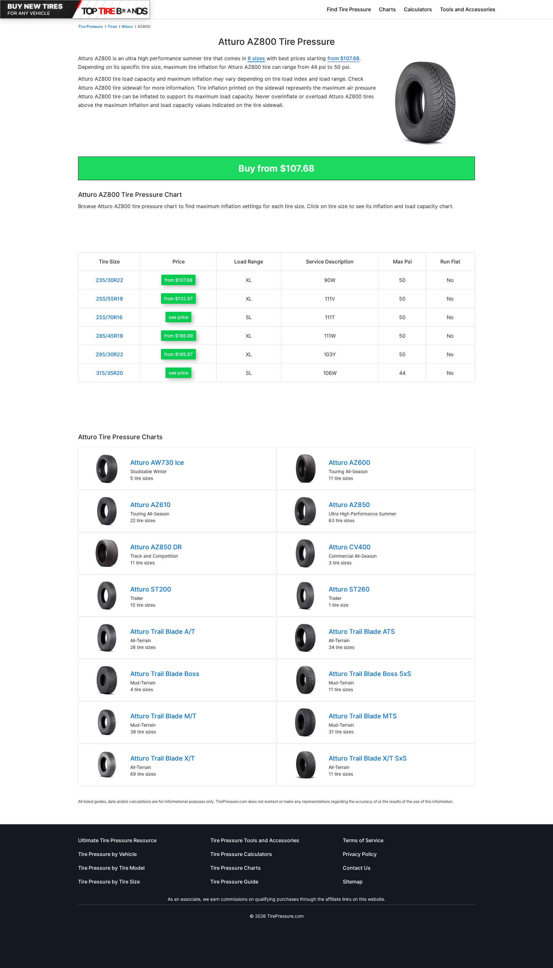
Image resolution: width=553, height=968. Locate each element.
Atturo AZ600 (349, 462)
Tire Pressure (90, 26)
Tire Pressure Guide (234, 881)
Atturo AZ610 (150, 505)
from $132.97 (178, 298)
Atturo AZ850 (349, 505)
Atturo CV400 (350, 547)
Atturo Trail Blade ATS (362, 631)
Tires (112, 26)
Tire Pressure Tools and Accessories (254, 840)
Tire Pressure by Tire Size (109, 881)
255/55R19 (109, 298)
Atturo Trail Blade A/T (162, 631)
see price (178, 317)
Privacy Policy (360, 854)
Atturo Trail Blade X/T (162, 758)
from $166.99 (178, 335)
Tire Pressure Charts (235, 868)
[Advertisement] (226, 130)
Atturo (127, 26)
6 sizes (256, 58)
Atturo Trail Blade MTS (363, 716)
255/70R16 (109, 317)
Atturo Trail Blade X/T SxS (368, 758)
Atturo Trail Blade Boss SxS (370, 674)
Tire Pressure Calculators (241, 854)
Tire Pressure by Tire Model (111, 868)
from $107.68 (343, 58)
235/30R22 (109, 280)
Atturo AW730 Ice (157, 462)
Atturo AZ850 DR (156, 547)
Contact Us (357, 868)
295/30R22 (109, 354)
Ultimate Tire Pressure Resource (117, 840)
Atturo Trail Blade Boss (164, 674)
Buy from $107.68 (276, 168)
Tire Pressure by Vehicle (107, 854)
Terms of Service (363, 840)
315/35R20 (109, 373)
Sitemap (353, 881)
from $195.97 (178, 354)
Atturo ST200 (150, 589)
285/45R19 (109, 336)
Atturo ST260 (349, 589)
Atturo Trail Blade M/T (163, 716)
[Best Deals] (75, 9)
